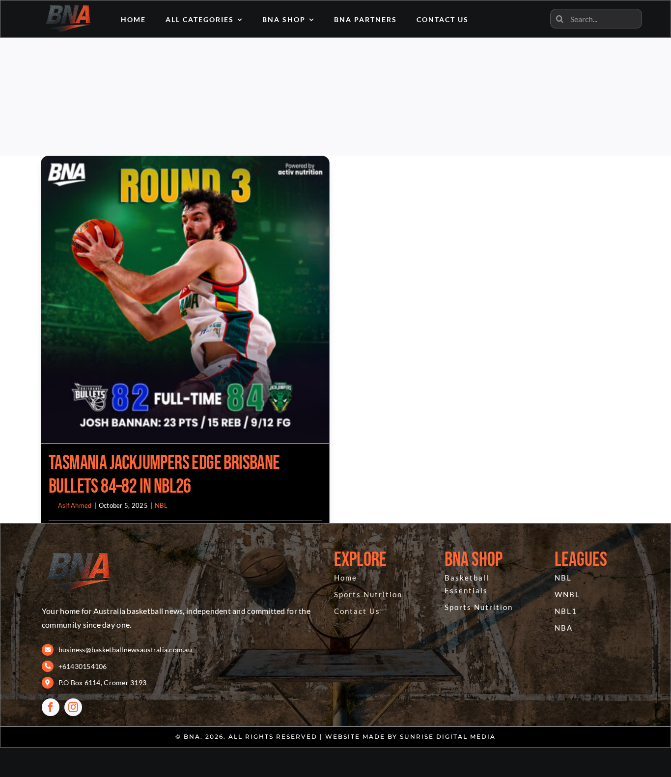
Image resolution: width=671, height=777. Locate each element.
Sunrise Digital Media (448, 736)
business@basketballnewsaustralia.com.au (125, 649)
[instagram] (73, 707)
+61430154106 (82, 666)
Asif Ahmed (75, 505)
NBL (161, 505)
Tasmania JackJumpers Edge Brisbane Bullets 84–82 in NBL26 (164, 475)
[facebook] (50, 707)
